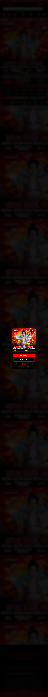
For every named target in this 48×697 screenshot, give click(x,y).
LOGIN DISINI (24, 355)
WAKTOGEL (23, 366)
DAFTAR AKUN (24, 359)
